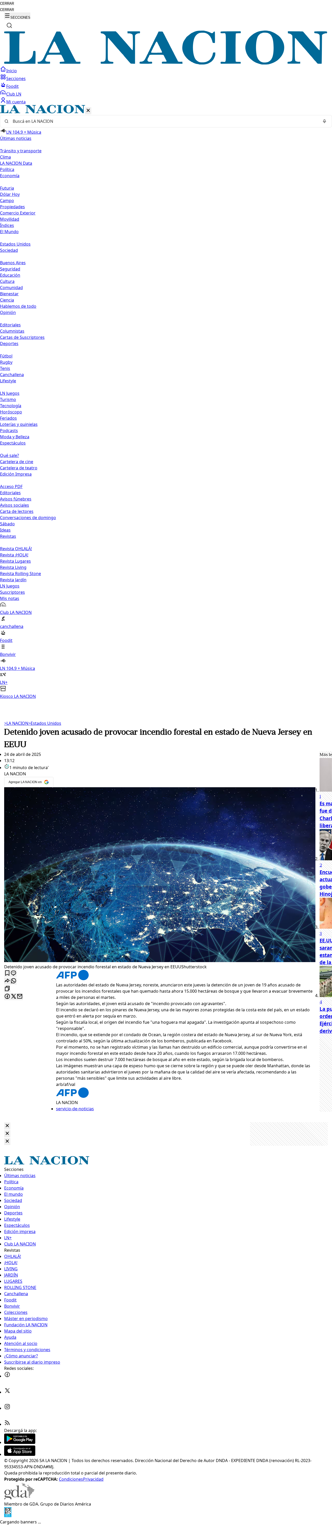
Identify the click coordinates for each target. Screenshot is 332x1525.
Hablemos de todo (18, 306)
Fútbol (6, 356)
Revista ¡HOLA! (14, 555)
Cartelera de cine (16, 461)
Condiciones (71, 1479)
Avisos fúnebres (15, 499)
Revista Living (13, 567)
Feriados (8, 418)
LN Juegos (9, 393)
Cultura (7, 281)
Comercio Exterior (18, 213)
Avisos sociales (14, 505)
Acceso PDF (11, 486)
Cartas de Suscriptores (22, 337)
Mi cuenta (16, 102)
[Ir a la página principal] (166, 63)
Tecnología (10, 406)
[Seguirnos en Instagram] (7, 1408)
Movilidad (9, 219)
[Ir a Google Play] (19, 1442)
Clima (5, 157)
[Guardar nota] (7, 973)
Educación (10, 275)
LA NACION (16, 723)
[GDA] (19, 1498)
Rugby (6, 362)
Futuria (7, 188)
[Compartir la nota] (7, 981)
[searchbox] (164, 121)
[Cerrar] (88, 110)
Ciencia (7, 300)
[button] (166, 402)
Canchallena (12, 374)
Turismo (8, 399)
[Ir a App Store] (19, 1454)
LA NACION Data (16, 163)
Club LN (13, 94)
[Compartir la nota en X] (13, 996)
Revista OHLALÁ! (16, 549)
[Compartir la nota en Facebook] (7, 996)
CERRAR (7, 3)
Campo (7, 200)
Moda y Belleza (14, 437)
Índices (7, 225)
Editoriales (10, 325)
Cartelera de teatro (18, 468)
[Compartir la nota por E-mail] (20, 996)
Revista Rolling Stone (20, 573)
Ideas (5, 530)
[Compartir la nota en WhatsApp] (13, 981)
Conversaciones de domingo (28, 517)
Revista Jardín (13, 580)
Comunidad (11, 287)
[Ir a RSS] (7, 1424)
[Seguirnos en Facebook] (7, 1376)
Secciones (16, 78)
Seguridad (10, 269)
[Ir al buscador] (9, 25)
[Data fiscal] (7, 1516)
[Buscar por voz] (324, 121)
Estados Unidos (15, 244)
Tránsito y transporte (21, 151)
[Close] (7, 1125)
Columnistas (12, 331)
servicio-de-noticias (75, 1109)
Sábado (7, 524)
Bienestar (9, 294)
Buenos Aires (13, 263)
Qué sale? (9, 455)
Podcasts (9, 430)
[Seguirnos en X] (7, 1392)
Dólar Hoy (10, 194)
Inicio (11, 71)
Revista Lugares (15, 561)
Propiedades (12, 207)
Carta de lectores (16, 511)
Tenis (5, 368)
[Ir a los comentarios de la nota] (13, 973)
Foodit (12, 86)
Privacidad (93, 1479)
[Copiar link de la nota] (7, 988)
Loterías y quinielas (19, 424)
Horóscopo (11, 412)
